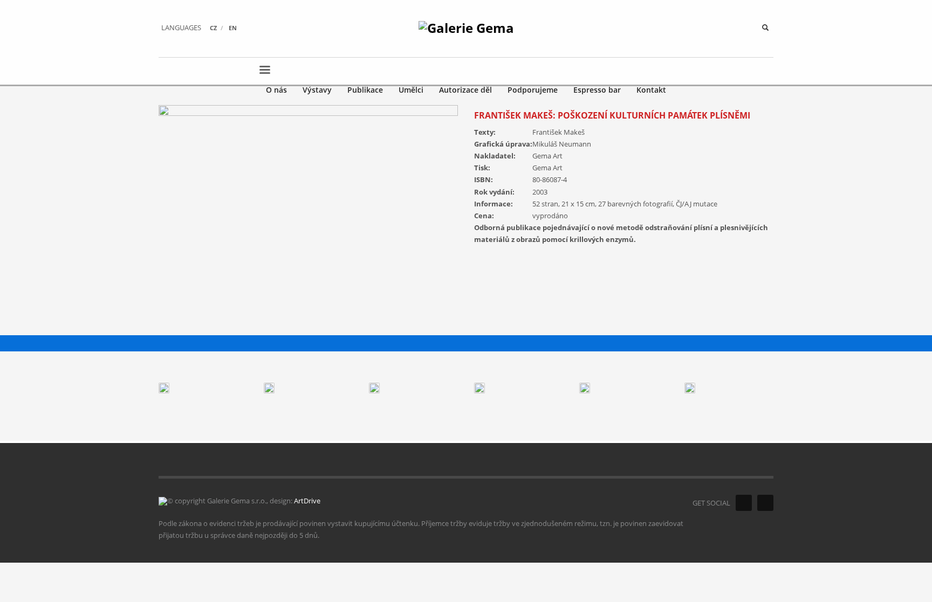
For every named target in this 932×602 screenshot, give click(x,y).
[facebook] (744, 503)
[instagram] (765, 503)
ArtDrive (307, 501)
